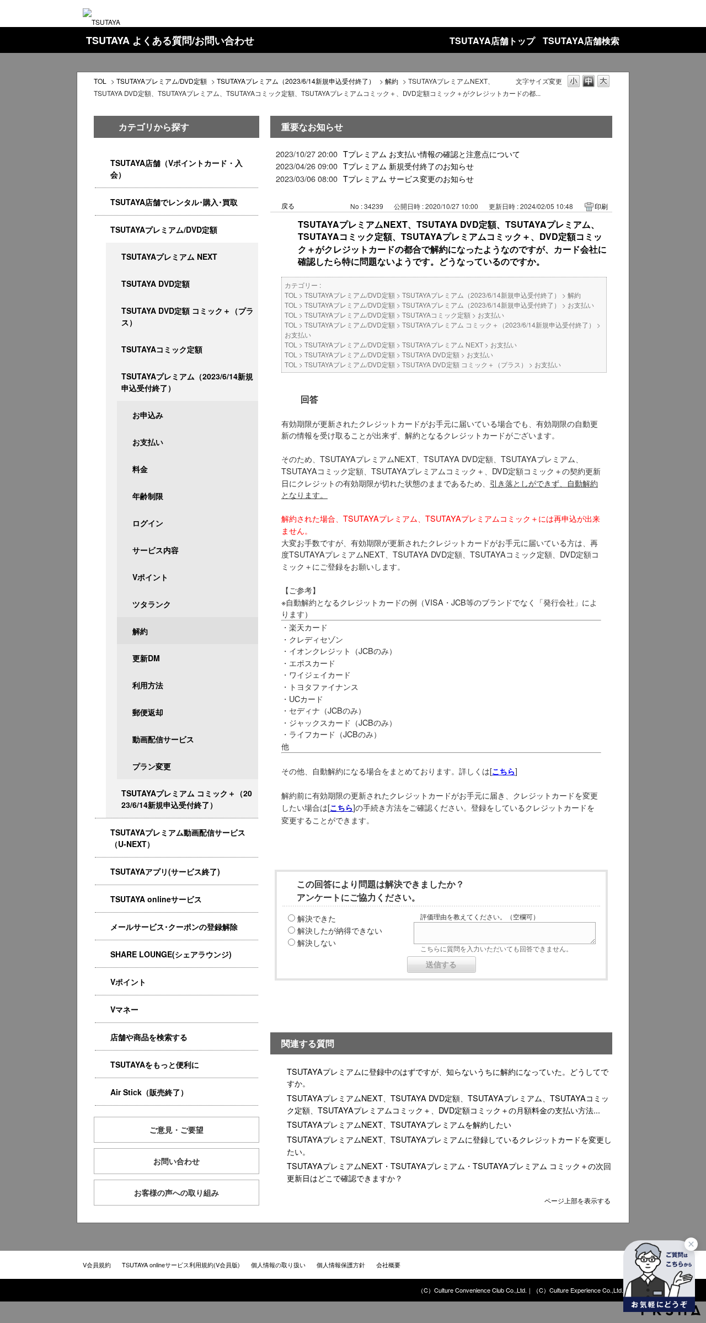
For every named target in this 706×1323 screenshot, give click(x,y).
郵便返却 (147, 711)
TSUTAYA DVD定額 (155, 283)
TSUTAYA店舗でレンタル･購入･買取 (174, 201)
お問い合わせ (176, 1160)
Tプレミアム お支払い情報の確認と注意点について (431, 153)
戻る (288, 205)
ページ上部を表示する (577, 1200)
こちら (341, 807)
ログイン (147, 522)
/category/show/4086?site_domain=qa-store (103, 1037)
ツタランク (151, 603)
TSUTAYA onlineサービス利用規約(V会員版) (181, 1264)
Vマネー (124, 1009)
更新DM (146, 657)
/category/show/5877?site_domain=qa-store (103, 954)
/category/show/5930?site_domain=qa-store (114, 311)
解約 (391, 80)
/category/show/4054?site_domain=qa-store (103, 202)
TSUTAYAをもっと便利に (154, 1064)
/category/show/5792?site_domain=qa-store (114, 793)
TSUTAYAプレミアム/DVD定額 (161, 80)
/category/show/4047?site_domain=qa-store (103, 163)
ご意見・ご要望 (176, 1129)
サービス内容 (155, 549)
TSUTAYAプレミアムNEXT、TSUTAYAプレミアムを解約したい (399, 1124)
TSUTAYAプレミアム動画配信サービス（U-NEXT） (177, 838)
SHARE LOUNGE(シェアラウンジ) (171, 954)
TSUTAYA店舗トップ (492, 40)
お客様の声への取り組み (176, 1192)
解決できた (316, 918)
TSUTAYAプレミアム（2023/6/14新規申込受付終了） (296, 80)
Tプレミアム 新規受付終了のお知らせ (408, 165)
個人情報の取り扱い (278, 1264)
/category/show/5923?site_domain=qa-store (103, 832)
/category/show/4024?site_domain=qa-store (103, 1064)
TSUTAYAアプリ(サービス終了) (165, 871)
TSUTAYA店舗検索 (581, 40)
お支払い (147, 441)
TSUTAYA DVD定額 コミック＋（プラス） (187, 316)
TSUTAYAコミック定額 (161, 349)
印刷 (601, 206)
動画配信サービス (163, 738)
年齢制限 (147, 495)
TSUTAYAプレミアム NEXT (169, 256)
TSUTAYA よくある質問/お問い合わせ (170, 40)
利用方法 (147, 684)
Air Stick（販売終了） (149, 1091)
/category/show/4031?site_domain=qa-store (103, 229)
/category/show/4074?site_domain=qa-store (103, 982)
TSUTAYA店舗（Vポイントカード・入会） (176, 168)
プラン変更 (151, 766)
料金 (140, 468)
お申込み (147, 414)
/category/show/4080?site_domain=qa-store (103, 927)
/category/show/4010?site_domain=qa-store (103, 899)
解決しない (316, 942)
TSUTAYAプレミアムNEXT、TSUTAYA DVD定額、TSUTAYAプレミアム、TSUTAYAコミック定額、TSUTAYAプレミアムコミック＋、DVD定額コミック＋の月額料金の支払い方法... (448, 1104)
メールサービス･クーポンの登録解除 (174, 926)
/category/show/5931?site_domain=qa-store (114, 257)
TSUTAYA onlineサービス (156, 898)
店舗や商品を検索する (149, 1036)
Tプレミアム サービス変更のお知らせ (408, 178)
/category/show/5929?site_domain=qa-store (114, 284)
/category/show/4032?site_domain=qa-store (114, 376)
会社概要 (388, 1264)
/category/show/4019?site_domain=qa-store (103, 871)
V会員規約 (97, 1264)
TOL (100, 80)
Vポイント (150, 576)
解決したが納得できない (339, 930)
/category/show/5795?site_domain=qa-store (114, 349)
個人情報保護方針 (341, 1264)
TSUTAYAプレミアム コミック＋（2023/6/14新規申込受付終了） (186, 799)
